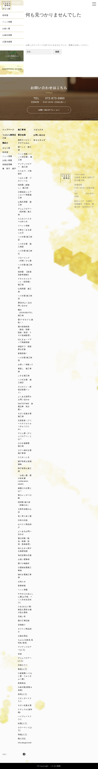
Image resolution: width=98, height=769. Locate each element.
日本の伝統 (23, 520)
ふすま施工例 (24, 376)
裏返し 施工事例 (25, 370)
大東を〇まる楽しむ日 (25, 231)
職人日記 (22, 739)
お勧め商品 (23, 636)
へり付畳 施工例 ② (26, 238)
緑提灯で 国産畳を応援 (25, 347)
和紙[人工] (22, 734)
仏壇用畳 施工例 (25, 290)
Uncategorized (24, 743)
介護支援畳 (7, 42)
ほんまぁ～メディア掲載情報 (25, 340)
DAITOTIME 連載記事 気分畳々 (25, 406)
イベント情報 (24, 226)
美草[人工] (22, 694)
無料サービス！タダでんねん (25, 141)
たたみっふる (24, 457)
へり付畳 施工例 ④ (26, 297)
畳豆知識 (22, 135)
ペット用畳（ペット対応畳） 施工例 (25, 157)
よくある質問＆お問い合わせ (25, 398)
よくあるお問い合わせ (25, 532)
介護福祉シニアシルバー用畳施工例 (25, 195)
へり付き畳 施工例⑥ (25, 245)
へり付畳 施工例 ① (26, 252)
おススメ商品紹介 (25, 525)
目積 (20, 654)
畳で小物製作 (24, 563)
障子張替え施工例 (25, 469)
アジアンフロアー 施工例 (25, 165)
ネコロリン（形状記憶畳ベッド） (25, 390)
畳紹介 (5, 143)
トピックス (38, 130)
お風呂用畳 (7, 35)
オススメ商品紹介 (25, 630)
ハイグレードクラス (25, 717)
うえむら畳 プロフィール (25, 179)
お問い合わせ (39, 135)
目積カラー (23, 665)
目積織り (22, 625)
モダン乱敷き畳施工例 (25, 414)
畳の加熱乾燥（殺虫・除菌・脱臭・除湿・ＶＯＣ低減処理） (25, 331)
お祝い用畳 (7, 160)
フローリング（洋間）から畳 (25, 259)
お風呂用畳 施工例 (25, 203)
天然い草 (22, 616)
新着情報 (22, 586)
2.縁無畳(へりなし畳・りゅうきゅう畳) (25, 676)
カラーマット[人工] (25, 728)
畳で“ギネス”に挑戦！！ (25, 321)
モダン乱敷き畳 (25, 705)
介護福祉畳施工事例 (25, 568)
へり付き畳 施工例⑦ (25, 381)
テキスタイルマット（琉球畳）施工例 (25, 282)
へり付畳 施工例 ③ (26, 359)
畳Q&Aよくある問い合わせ (25, 304)
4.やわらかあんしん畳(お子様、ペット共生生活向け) (25, 598)
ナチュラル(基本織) (25, 710)
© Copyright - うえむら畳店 (49, 766)
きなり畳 (6, 9)
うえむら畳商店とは (9, 136)
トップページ (8, 130)
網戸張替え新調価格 (25, 462)
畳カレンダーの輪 (25, 496)
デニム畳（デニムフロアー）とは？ (25, 436)
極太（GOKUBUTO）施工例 (26, 313)
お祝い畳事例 (24, 559)
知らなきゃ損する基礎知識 (25, 549)
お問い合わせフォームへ (49, 110)
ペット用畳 (7, 22)
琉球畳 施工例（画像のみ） (24, 503)
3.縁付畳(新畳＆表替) (25, 688)
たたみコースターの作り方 (25, 220)
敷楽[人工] (22, 669)
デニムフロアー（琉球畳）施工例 (25, 212)
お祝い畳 (6, 29)
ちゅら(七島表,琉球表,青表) (25, 641)
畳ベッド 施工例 (25, 148)
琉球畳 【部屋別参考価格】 (25, 273)
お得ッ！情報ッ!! (25, 364)
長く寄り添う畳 (25, 516)
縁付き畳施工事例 (25, 575)
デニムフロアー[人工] (25, 659)
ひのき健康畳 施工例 (25, 444)
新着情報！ (23, 353)
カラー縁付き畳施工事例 (25, 451)
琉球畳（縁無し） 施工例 (24, 186)
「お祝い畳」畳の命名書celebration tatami (25, 479)
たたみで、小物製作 (25, 172)
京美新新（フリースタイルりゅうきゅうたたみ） (25, 424)
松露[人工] (22, 723)
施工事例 (22, 130)
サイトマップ (39, 140)
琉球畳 (5, 15)
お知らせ (22, 582)
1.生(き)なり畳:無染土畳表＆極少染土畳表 (25, 609)
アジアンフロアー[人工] (25, 648)
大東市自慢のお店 (25, 510)
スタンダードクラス (25, 699)
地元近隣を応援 (25, 555)
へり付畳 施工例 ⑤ (26, 266)
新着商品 (22, 683)
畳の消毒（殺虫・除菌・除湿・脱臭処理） (25, 541)
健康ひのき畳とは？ (25, 489)
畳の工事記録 (24, 621)
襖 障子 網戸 (9, 169)
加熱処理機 (7, 164)
